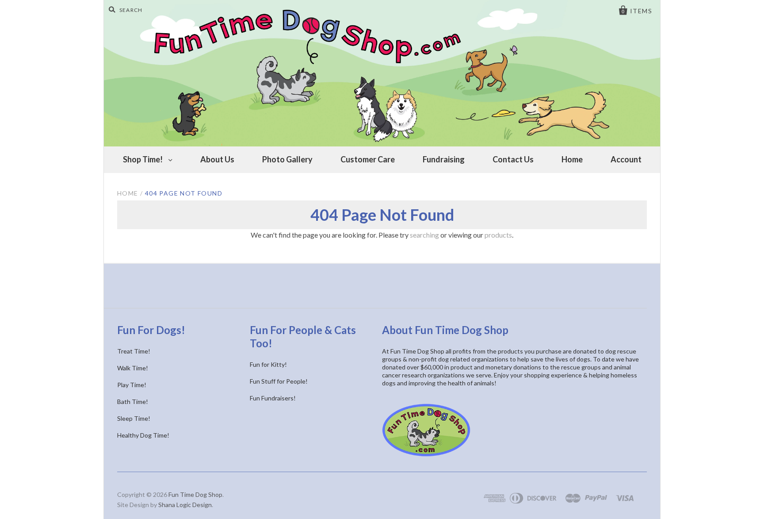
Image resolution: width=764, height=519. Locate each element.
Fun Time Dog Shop (195, 494)
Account (626, 159)
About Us (217, 159)
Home (572, 159)
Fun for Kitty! (268, 364)
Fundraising (444, 159)
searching (424, 235)
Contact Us (513, 159)
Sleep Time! (133, 418)
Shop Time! (143, 159)
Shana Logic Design (185, 504)
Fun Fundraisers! (273, 398)
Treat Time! (133, 351)
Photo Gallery (287, 159)
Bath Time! (132, 401)
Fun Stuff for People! (279, 381)
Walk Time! (132, 368)
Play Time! (131, 384)
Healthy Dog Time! (143, 435)
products (498, 235)
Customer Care (367, 159)
